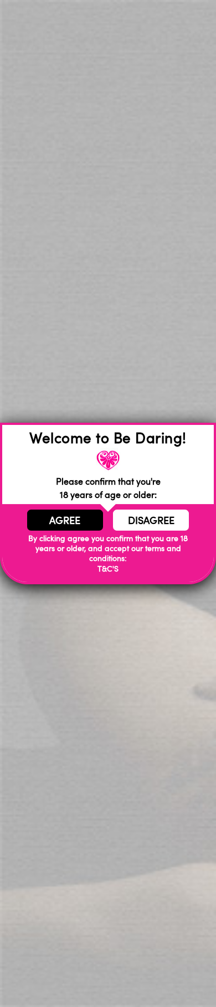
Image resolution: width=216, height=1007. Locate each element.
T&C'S (108, 568)
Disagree (151, 520)
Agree (64, 520)
